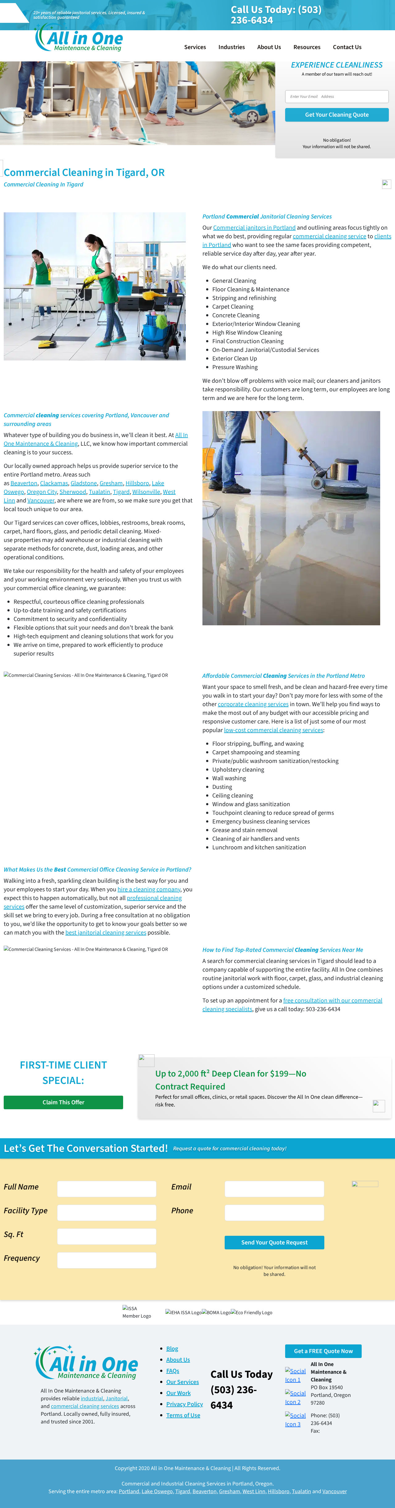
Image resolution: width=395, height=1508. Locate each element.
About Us (269, 47)
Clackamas (54, 483)
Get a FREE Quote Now (323, 1351)
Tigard (121, 492)
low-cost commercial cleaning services (273, 730)
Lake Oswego (157, 1491)
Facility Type (26, 1211)
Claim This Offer (63, 1102)
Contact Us (347, 47)
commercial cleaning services (85, 1406)
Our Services (182, 1382)
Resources (307, 47)
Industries (231, 47)
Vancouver (40, 500)
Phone (182, 1211)
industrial (92, 1398)
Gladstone (84, 483)
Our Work (178, 1393)
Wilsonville (146, 492)
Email (181, 1187)
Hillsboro (137, 483)
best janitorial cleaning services (105, 932)
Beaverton (23, 483)
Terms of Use (183, 1415)
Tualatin (99, 492)
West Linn (254, 1491)
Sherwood (73, 492)
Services (195, 47)
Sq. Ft (13, 1234)
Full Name (21, 1187)
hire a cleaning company (149, 889)
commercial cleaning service (329, 236)
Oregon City (42, 492)
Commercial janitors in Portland (254, 227)
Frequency (22, 1258)
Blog (172, 1348)
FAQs (172, 1371)
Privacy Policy (184, 1404)
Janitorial (117, 1398)
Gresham (111, 483)
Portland (129, 1491)
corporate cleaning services (253, 704)
